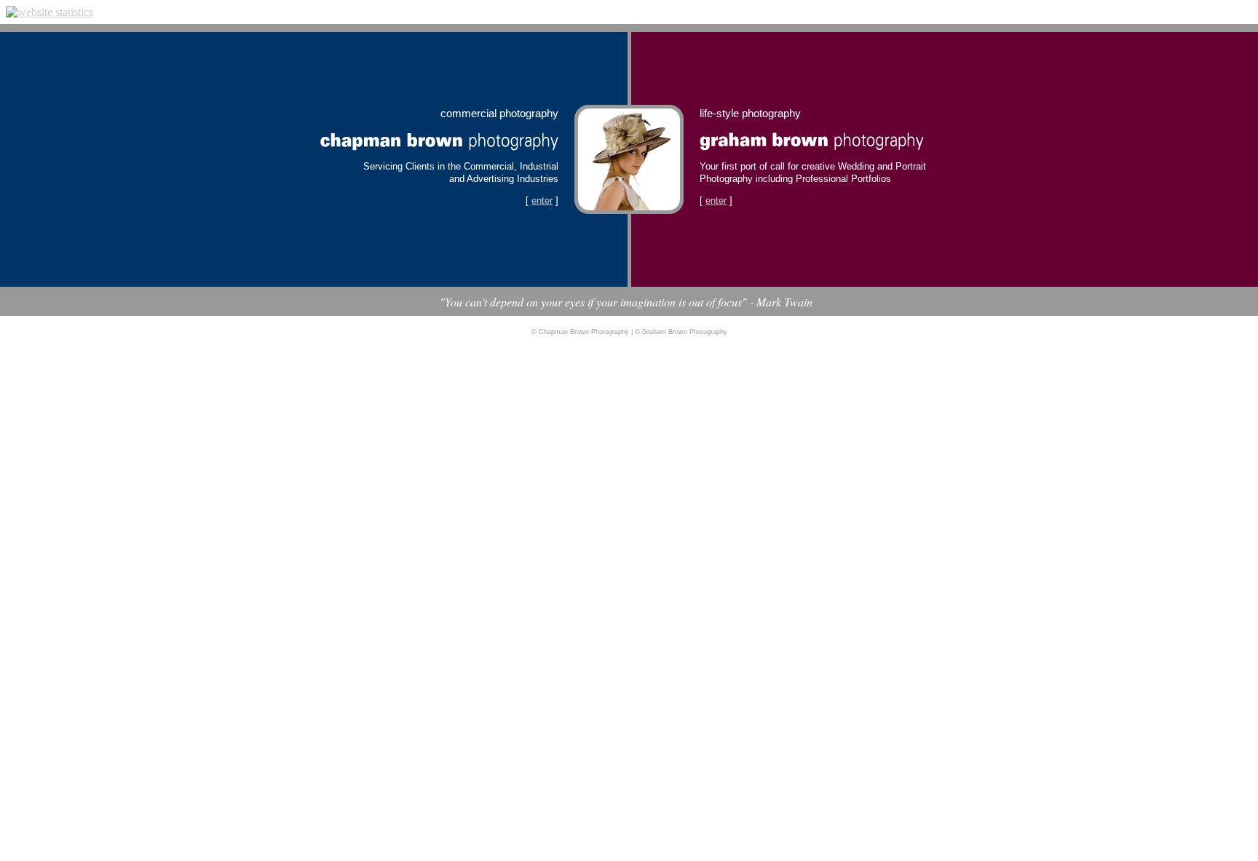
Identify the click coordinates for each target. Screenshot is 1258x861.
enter (542, 200)
